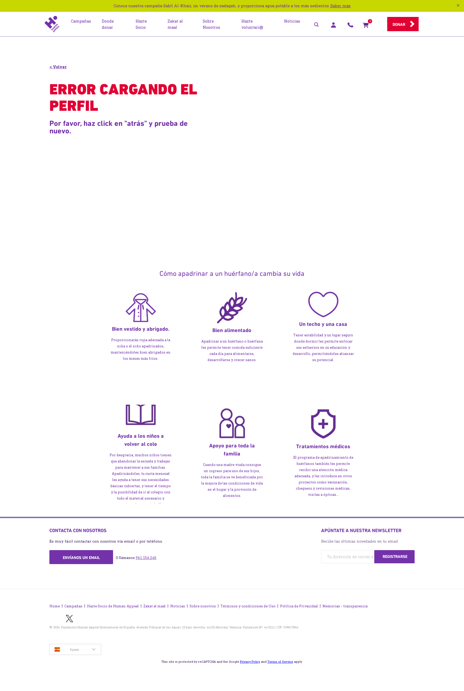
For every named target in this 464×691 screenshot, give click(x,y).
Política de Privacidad (299, 606)
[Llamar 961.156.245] (350, 26)
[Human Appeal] (52, 24)
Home (54, 606)
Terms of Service (280, 662)
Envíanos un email (81, 557)
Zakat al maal (154, 606)
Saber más (340, 5)
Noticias (177, 606)
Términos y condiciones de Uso (248, 606)
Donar (399, 24)
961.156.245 (146, 557)
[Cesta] (366, 26)
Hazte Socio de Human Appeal (113, 606)
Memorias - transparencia (345, 606)
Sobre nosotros (203, 606)
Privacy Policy (250, 662)
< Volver (58, 66)
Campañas (73, 606)
